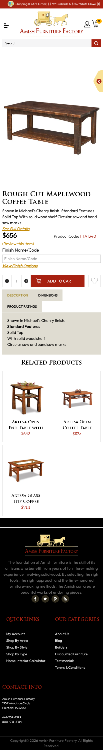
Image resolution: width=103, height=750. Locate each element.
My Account (15, 634)
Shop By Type (16, 654)
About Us (62, 634)
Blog (58, 640)
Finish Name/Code (20, 250)
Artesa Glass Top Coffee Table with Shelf (26, 499)
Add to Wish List (94, 281)
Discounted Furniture (71, 654)
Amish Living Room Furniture (74, 53)
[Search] (96, 43)
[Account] (87, 24)
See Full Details (16, 228)
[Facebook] (35, 599)
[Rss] (65, 599)
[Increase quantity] (26, 281)
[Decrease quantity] (7, 281)
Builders (61, 647)
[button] (6, 25)
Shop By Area (31, 53)
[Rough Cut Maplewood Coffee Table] (51, 128)
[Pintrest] (55, 599)
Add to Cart (60, 281)
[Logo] (52, 23)
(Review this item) (18, 243)
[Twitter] (45, 599)
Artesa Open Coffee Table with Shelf (77, 425)
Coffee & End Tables (79, 59)
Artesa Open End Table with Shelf (25, 425)
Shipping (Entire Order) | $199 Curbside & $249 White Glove (56, 4)
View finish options (20, 265)
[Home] (8, 53)
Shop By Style (17, 647)
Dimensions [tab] (48, 295)
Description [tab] (17, 295)
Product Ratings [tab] (22, 306)
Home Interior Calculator (26, 660)
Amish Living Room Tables (33, 59)
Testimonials (64, 660)
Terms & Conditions (70, 667)
